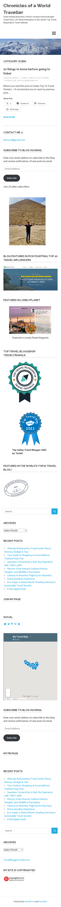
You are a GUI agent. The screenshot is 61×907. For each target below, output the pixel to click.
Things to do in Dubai (38, 78)
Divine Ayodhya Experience (21, 578)
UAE (14, 80)
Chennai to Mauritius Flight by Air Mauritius (29, 575)
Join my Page (12, 599)
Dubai (24, 78)
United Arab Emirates (27, 80)
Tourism (8, 80)
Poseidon (43, 901)
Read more (9, 117)
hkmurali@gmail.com (14, 140)
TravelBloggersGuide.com (16, 860)
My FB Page (10, 753)
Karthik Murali (11, 78)
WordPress (29, 901)
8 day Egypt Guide (16, 589)
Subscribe (12, 178)
